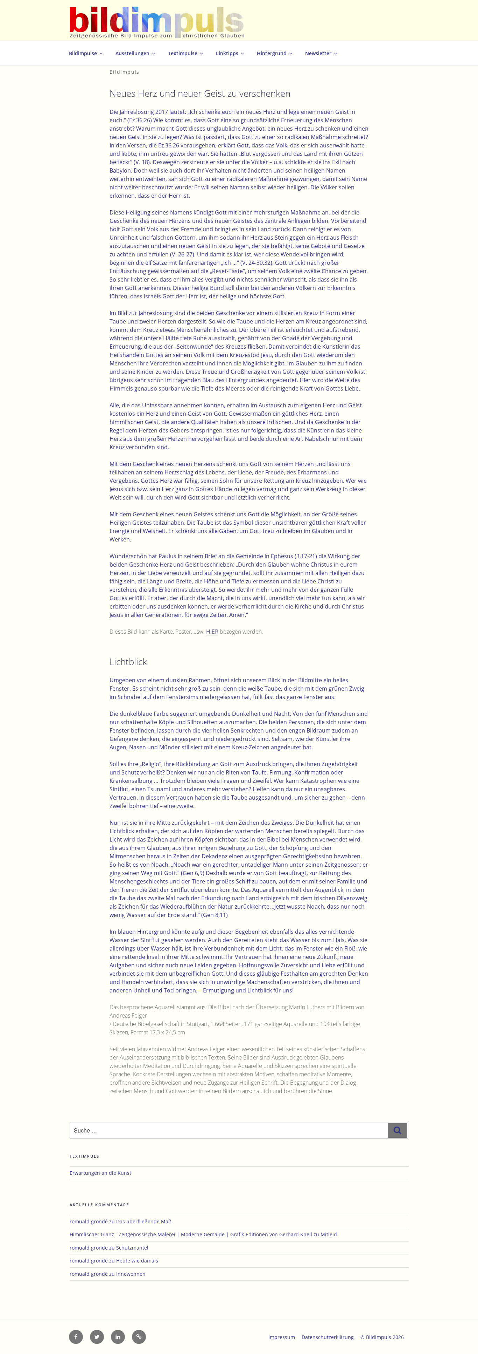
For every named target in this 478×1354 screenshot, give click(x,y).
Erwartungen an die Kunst (100, 1173)
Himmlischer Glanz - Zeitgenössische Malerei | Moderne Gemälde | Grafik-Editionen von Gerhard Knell (191, 1234)
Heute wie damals (137, 1260)
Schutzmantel (132, 1247)
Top (461, 1337)
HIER (212, 631)
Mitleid (329, 1234)
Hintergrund (272, 53)
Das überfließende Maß (143, 1221)
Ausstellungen (132, 53)
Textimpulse (182, 53)
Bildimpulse (83, 53)
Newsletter (318, 53)
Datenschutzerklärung (328, 1337)
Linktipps (227, 53)
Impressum (281, 1337)
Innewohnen (131, 1274)
